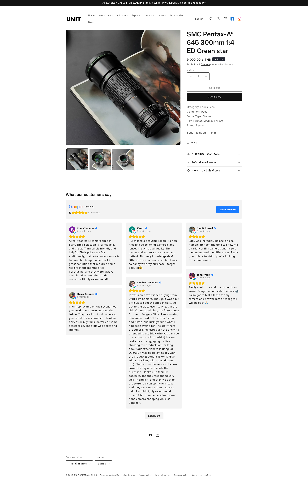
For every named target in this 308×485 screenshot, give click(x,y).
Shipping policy (181, 475)
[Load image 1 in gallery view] (77, 159)
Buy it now (214, 96)
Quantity (191, 70)
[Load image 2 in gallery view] (100, 159)
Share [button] (194, 142)
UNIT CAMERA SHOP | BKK (86, 475)
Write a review (228, 209)
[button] (211, 18)
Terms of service (162, 475)
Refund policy (128, 475)
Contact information (201, 475)
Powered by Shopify (109, 475)
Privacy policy (145, 475)
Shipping (205, 64)
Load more (154, 415)
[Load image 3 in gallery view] (123, 159)
